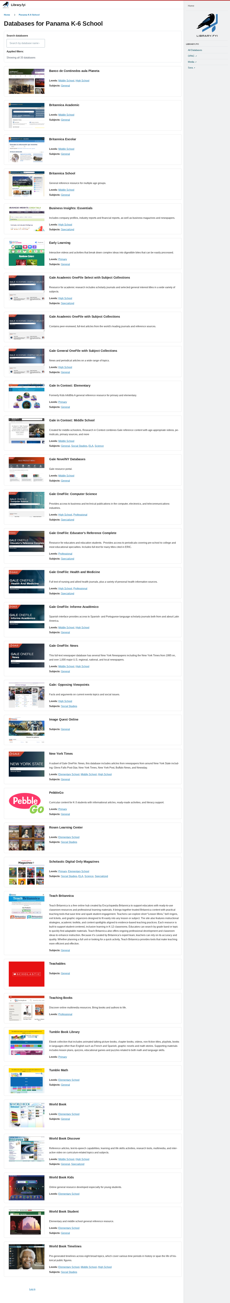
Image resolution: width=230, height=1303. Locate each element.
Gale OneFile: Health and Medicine (74, 572)
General (65, 85)
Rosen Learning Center (66, 827)
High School (82, 80)
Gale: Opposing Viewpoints (69, 684)
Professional (80, 514)
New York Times (61, 753)
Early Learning (59, 242)
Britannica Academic (64, 105)
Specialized (67, 229)
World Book (57, 1104)
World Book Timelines (65, 1246)
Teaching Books (60, 997)
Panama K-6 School (29, 14)
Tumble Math (58, 1070)
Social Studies (79, 446)
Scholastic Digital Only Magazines (74, 861)
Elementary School (68, 774)
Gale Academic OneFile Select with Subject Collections (89, 277)
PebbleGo (56, 792)
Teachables (57, 963)
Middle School (66, 80)
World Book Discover (64, 1138)
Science (99, 446)
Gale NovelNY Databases (67, 459)
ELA (91, 446)
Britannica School (62, 173)
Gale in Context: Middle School (72, 420)
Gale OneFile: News (63, 645)
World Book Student (64, 1211)
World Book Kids (61, 1177)
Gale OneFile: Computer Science (73, 494)
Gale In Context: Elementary (69, 385)
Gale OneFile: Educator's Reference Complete (82, 533)
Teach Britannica (61, 895)
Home (7, 14)
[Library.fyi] (6, 5)
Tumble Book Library (64, 1032)
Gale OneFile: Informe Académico (74, 606)
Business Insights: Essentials (70, 208)
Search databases (17, 35)
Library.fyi (18, 4)
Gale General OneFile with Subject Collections (83, 350)
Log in (32, 1289)
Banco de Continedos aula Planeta (74, 71)
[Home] (207, 25)
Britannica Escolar (62, 139)
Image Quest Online (63, 719)
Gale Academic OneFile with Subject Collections (84, 316)
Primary (62, 259)
